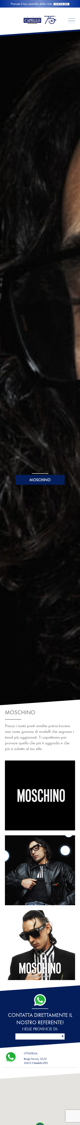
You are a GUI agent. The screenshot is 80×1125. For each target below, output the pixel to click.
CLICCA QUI (61, 4)
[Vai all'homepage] (40, 27)
